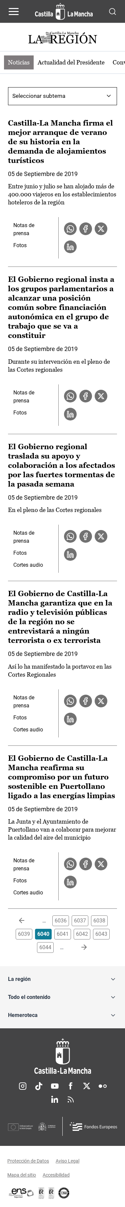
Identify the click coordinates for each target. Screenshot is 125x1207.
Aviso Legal (67, 1161)
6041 (63, 934)
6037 (80, 920)
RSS (71, 1099)
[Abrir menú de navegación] (13, 11)
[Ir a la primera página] (27, 920)
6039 (24, 934)
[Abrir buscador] (112, 11)
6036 (61, 920)
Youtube (55, 1086)
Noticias (19, 62)
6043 (101, 934)
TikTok (39, 1086)
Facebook (71, 1086)
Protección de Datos (28, 1161)
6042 (82, 934)
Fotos (20, 245)
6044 (45, 947)
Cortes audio (28, 565)
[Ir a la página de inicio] (64, 11)
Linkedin (55, 1099)
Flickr (103, 1086)
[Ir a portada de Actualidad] (63, 38)
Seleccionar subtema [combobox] (38, 96)
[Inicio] (62, 1056)
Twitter (87, 1086)
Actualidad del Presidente (71, 62)
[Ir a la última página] (78, 947)
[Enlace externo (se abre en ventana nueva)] (51, 1193)
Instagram (23, 1086)
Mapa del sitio (21, 1175)
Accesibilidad (56, 1175)
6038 (99, 920)
